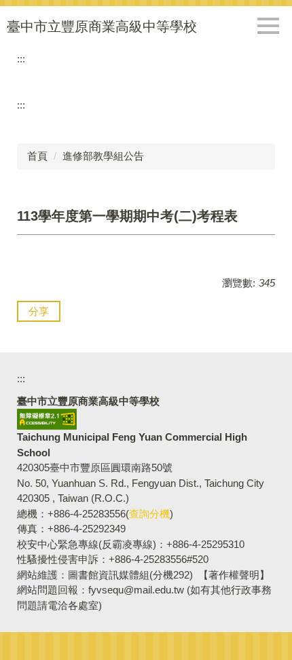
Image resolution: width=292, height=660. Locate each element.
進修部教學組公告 (103, 156)
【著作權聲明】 (234, 575)
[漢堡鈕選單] (268, 25)
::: (21, 59)
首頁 (37, 156)
